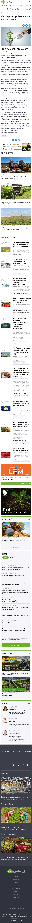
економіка (18, 273)
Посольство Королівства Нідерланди (20, 310)
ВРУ (13, 341)
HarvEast (14, 460)
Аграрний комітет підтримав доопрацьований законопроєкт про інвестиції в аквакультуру (19, 324)
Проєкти (28, 5)
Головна (3, 12)
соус (14, 308)
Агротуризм (21, 395)
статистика (15, 254)
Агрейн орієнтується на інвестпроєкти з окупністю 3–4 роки (21, 261)
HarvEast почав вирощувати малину (20, 449)
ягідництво (28, 460)
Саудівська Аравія (16, 362)
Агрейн (14, 273)
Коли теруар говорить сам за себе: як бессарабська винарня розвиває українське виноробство (21, 372)
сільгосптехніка (20, 293)
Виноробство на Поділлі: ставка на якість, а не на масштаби (15, 694)
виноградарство (19, 393)
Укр (22, 2)
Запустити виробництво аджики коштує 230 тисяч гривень (22, 300)
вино (14, 393)
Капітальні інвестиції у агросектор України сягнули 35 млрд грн (21, 245)
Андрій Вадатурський (17, 440)
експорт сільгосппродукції (18, 363)
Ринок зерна (20, 443)
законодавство (24, 341)
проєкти (28, 312)
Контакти (16, 897)
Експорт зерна (26, 363)
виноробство (15, 395)
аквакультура (17, 341)
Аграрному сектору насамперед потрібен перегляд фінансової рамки (21, 425)
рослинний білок (16, 417)
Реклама (16, 894)
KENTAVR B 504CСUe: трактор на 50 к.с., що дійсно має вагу (15, 673)
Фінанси (14, 12)
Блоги (21, 5)
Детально (24, 483)
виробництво (23, 312)
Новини (9, 12)
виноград (24, 393)
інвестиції (4, 135)
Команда (16, 891)
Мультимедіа (16, 888)
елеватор (24, 440)
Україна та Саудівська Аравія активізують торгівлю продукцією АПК (21, 351)
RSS (16, 900)
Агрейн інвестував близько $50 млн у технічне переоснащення (19, 281)
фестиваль (26, 395)
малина (18, 460)
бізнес (16, 308)
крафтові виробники (17, 312)
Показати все (15, 645)
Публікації (16, 879)
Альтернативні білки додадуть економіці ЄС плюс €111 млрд (21, 403)
